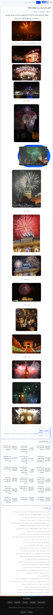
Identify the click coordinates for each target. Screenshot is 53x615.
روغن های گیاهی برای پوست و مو (44, 576)
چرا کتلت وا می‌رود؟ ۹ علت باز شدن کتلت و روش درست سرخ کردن (37, 587)
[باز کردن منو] (51, 2)
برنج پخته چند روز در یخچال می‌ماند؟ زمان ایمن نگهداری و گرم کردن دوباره (36, 584)
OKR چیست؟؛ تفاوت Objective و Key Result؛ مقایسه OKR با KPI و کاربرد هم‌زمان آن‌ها (33, 514)
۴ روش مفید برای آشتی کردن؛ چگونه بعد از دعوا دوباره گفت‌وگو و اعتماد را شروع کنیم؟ (34, 562)
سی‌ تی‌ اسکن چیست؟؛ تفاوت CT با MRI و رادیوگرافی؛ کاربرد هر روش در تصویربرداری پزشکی (33, 528)
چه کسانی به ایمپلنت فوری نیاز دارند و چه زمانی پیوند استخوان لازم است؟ (36, 517)
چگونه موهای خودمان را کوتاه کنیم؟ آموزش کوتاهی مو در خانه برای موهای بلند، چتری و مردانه (32, 578)
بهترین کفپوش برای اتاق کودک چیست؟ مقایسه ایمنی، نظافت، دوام (37, 559)
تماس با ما (23, 612)
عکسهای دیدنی (42, 11)
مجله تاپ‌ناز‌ (45, 2)
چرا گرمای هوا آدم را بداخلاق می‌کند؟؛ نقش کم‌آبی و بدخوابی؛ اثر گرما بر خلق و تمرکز (34, 520)
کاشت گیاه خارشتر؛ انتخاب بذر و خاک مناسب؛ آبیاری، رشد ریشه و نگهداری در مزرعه (35, 548)
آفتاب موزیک (17, 602)
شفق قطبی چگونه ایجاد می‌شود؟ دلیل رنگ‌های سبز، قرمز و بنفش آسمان (36, 542)
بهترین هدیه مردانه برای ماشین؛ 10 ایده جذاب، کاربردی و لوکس (38, 531)
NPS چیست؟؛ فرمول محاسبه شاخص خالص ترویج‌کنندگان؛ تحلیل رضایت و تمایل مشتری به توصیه (31, 512)
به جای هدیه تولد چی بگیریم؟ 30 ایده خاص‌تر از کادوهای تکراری (38, 573)
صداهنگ (10, 602)
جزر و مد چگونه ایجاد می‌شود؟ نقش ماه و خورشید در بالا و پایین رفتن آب (36, 539)
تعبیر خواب (25, 602)
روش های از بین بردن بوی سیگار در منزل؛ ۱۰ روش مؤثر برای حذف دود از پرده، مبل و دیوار (33, 592)
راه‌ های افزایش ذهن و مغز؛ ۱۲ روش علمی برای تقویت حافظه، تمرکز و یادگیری (36, 564)
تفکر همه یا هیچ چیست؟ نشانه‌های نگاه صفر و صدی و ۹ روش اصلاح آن (36, 567)
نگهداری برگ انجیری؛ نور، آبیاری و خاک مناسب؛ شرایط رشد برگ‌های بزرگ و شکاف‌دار (35, 556)
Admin (41, 431)
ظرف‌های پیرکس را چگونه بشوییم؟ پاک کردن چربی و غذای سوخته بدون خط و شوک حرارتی (33, 589)
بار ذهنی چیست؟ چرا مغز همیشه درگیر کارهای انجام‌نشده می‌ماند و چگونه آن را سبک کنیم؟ (33, 570)
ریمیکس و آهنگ (41, 602)
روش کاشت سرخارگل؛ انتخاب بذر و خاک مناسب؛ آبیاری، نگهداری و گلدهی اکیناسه (35, 551)
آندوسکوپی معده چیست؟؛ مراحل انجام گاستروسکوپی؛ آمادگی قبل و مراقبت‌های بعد (34, 525)
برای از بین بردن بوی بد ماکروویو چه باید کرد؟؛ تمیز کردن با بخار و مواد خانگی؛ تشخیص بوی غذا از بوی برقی (30, 581)
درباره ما (30, 612)
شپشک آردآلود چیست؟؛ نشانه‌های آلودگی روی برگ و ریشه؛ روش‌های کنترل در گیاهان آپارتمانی (33, 553)
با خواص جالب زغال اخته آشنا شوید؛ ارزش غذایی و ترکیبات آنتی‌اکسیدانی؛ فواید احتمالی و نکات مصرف (31, 537)
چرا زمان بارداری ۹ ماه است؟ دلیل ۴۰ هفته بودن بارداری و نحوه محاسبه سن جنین (35, 534)
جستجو (38, 2)
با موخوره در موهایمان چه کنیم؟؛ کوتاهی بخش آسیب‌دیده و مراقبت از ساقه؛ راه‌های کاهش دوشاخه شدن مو (30, 523)
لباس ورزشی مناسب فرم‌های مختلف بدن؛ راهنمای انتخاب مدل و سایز (37, 545)
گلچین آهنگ (32, 602)
